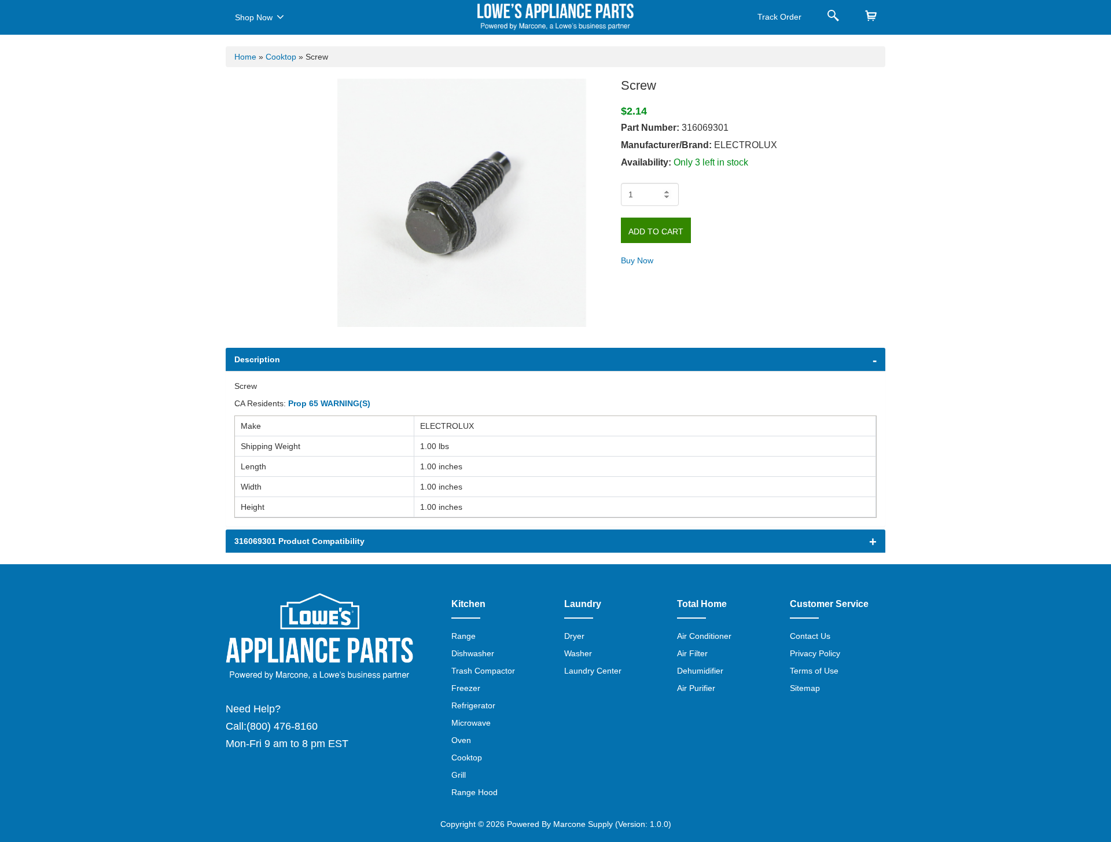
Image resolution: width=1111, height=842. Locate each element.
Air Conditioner (704, 636)
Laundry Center (592, 670)
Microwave (471, 722)
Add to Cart (655, 231)
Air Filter (692, 653)
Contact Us (810, 636)
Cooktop (281, 56)
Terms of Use (814, 670)
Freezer (465, 688)
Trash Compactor (483, 670)
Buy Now (637, 260)
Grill (458, 775)
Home (245, 56)
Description (257, 359)
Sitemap (805, 688)
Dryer (574, 636)
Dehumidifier (700, 670)
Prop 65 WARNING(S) (329, 403)
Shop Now (254, 17)
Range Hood (474, 792)
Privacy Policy (815, 653)
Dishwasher (472, 653)
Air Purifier (696, 688)
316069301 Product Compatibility (299, 541)
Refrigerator (473, 705)
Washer (578, 653)
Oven (461, 740)
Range (463, 636)
